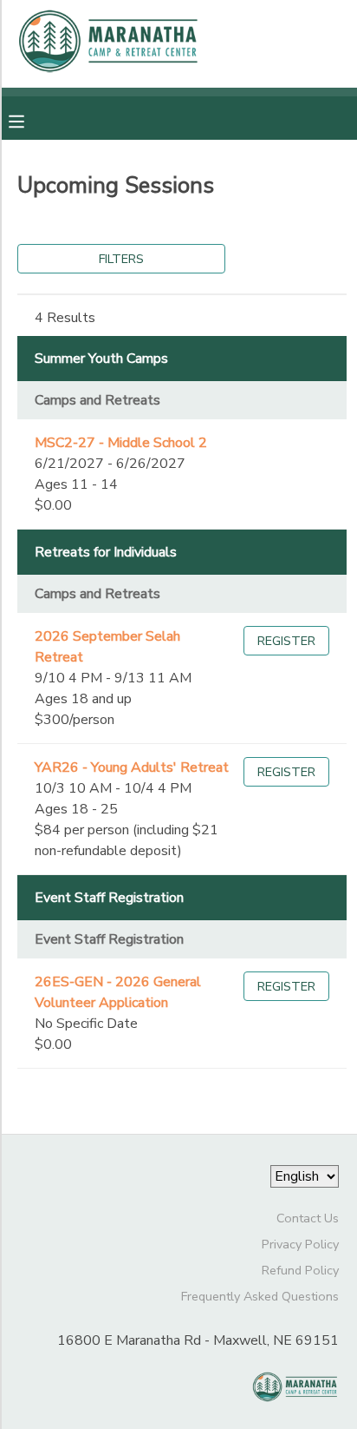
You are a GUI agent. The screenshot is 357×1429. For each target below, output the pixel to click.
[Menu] (29, 119)
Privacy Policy (300, 1244)
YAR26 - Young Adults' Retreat (132, 767)
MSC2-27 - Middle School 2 (121, 442)
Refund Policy (300, 1270)
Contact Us (307, 1218)
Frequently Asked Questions (260, 1296)
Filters (121, 258)
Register (286, 640)
